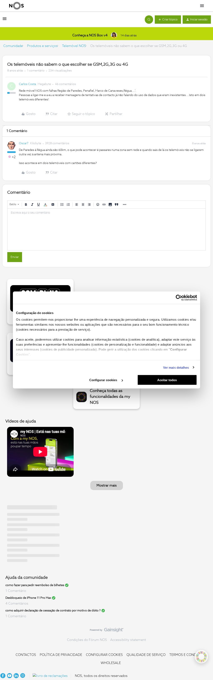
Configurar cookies (103, 380)
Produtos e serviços (42, 46)
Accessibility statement (128, 640)
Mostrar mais (107, 485)
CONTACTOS (26, 655)
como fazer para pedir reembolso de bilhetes (34, 585)
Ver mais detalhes (176, 367)
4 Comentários (16, 603)
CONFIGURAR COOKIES (104, 655)
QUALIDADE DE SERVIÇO (146, 655)
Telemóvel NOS (74, 46)
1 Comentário (15, 591)
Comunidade (13, 46)
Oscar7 (23, 143)
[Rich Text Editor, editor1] (106, 229)
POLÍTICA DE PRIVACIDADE (61, 655)
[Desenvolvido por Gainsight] (106, 631)
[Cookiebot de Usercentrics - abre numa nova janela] (179, 298)
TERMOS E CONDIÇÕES (187, 655)
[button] (4, 20)
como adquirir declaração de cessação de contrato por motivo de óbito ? (53, 610)
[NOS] (16, 6)
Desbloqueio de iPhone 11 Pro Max (28, 597)
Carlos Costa (27, 84)
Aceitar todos (167, 380)
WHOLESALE (111, 663)
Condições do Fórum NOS (87, 640)
